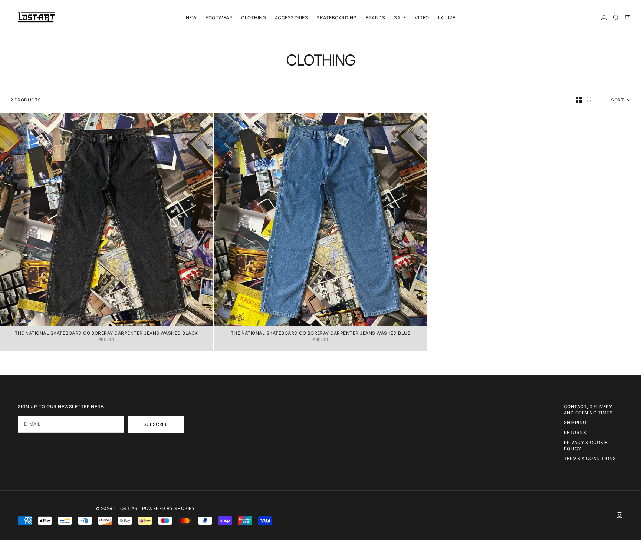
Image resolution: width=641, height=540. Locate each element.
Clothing (253, 17)
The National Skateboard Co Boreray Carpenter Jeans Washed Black (106, 333)
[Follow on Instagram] (619, 515)
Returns (575, 432)
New (191, 17)
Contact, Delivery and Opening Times (588, 410)
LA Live (446, 17)
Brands (375, 17)
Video (422, 17)
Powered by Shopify (168, 508)
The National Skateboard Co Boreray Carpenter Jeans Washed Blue (321, 333)
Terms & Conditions (590, 458)
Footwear (219, 17)
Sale (400, 17)
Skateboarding (336, 17)
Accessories (291, 17)
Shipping (575, 422)
